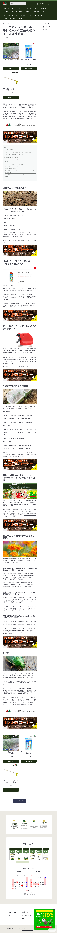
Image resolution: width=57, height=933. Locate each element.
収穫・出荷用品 (39, 15)
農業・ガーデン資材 (8, 15)
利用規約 (23, 928)
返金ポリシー (29, 928)
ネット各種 (5, 11)
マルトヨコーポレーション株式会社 (13, 500)
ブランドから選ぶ (7, 8)
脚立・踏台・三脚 (21, 15)
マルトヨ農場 (6, 18)
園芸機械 (28, 11)
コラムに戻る (20, 800)
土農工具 (42, 8)
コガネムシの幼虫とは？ (11, 149)
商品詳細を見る (10, 68)
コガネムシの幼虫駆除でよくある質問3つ (15, 164)
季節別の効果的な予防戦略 (12, 157)
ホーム (4, 23)
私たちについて (11, 915)
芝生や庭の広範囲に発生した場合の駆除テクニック (17, 154)
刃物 (30, 15)
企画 (14, 18)
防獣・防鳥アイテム (17, 11)
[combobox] (18, 3)
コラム (8, 23)
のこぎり (24, 8)
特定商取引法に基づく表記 (27, 930)
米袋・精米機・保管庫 (39, 11)
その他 (20, 18)
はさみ (17, 8)
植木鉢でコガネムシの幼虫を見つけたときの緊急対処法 (18, 152)
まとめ (7, 178)
